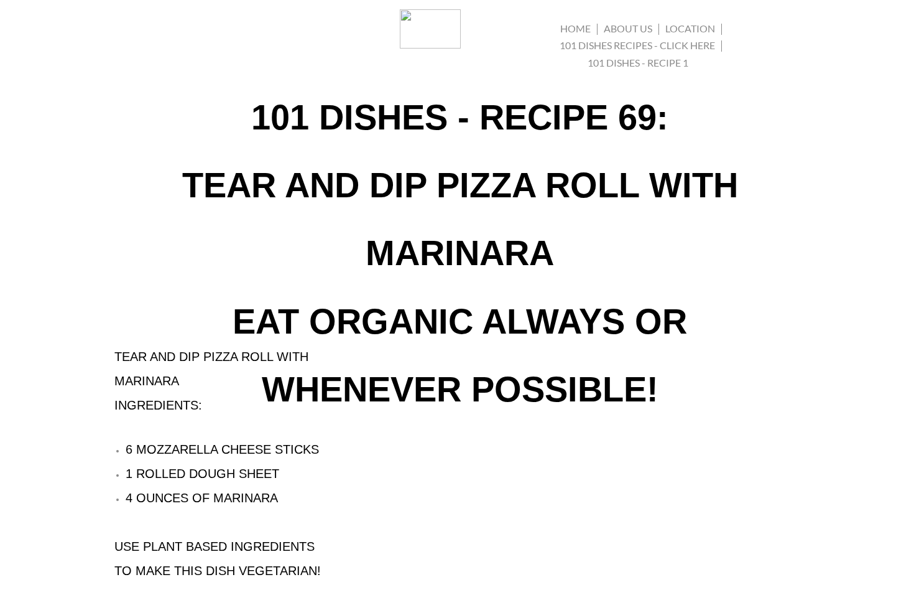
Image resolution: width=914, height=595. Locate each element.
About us (628, 28)
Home (575, 28)
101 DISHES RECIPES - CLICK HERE (637, 45)
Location (690, 28)
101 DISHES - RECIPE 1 (638, 62)
